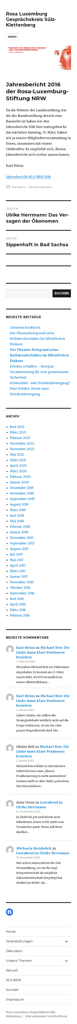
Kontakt (12, 990)
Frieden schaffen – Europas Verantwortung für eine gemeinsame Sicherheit (39, 371)
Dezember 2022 (22, 443)
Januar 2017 (19, 576)
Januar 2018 (19, 532)
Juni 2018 (17, 515)
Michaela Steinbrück (34, 848)
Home (11, 931)
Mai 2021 (17, 454)
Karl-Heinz (18, 187)
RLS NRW (13, 980)
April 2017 (18, 565)
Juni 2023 (17, 427)
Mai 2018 (17, 521)
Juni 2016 (17, 599)
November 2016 (22, 582)
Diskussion (45, 187)
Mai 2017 (16, 560)
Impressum (15, 999)
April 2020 (18, 466)
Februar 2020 (20, 477)
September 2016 (22, 593)
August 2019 (19, 504)
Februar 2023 (20, 438)
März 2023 (18, 432)
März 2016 (18, 610)
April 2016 (18, 604)
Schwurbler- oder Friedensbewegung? (40, 383)
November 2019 (22, 493)
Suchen (61, 293)
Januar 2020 (19, 482)
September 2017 (22, 543)
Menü (12, 36)
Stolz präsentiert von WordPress (46, 1016)
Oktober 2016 (20, 588)
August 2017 (19, 549)
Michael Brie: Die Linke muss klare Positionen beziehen (43, 652)
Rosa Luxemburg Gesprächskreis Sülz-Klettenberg (31, 19)
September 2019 (22, 499)
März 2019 (18, 510)
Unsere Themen (19, 961)
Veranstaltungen (19, 941)
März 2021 (18, 460)
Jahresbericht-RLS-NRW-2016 (28, 177)
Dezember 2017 (21, 538)
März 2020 (18, 471)
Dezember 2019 (22, 488)
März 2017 (18, 571)
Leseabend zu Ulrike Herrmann (42, 853)
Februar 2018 (20, 527)
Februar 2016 (20, 615)
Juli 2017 (16, 554)
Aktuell (33, 187)
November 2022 (22, 449)
